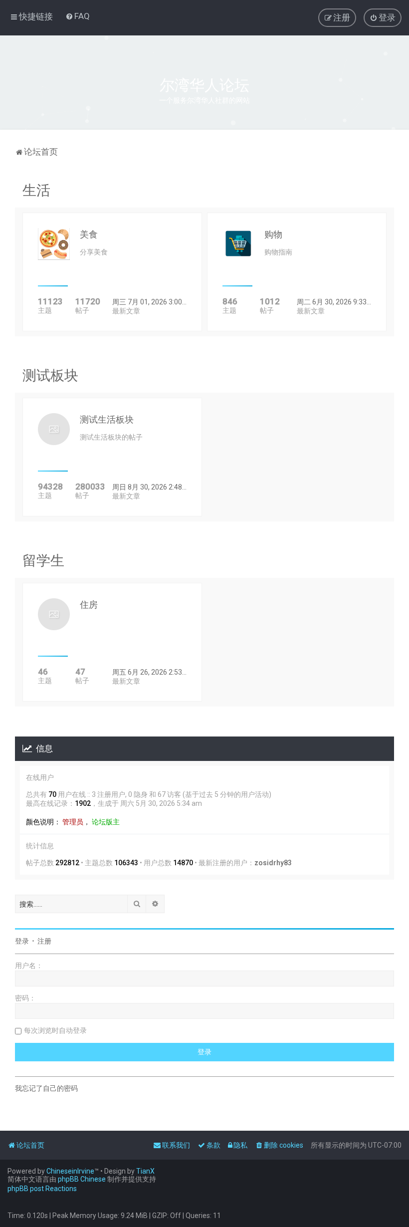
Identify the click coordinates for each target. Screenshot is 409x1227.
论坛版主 (106, 822)
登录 (22, 941)
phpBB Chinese (82, 1179)
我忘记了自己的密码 (46, 1088)
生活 (36, 190)
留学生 (43, 560)
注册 (44, 941)
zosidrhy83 (273, 863)
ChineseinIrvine (70, 1171)
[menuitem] (77, 15)
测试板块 (50, 375)
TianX (145, 1171)
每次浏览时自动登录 (55, 1030)
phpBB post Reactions (42, 1189)
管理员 (72, 822)
